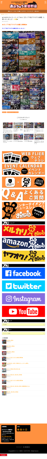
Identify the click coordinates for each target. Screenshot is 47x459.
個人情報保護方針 (26, 447)
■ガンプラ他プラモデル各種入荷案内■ (15, 357)
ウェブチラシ (23, 11)
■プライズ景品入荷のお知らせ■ (13, 368)
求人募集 (18, 11)
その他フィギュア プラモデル (13, 112)
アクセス (14, 11)
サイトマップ (19, 447)
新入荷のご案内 (10, 340)
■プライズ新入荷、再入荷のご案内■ (14, 374)
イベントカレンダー (30, 11)
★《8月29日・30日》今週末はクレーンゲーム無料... (18, 363)
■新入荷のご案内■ (10, 346)
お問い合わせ (37, 11)
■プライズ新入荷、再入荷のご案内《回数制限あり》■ (18, 386)
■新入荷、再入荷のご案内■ (12, 391)
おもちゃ (4, 112)
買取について (10, 11)
